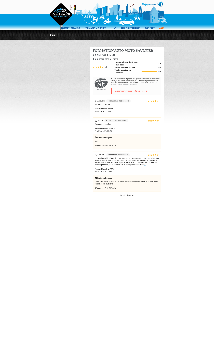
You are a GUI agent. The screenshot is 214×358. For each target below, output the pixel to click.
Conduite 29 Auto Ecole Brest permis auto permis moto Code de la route (62, 15)
